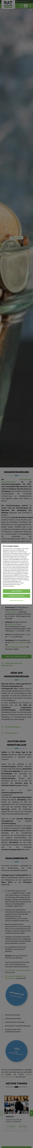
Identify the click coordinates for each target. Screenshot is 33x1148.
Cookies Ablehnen (16, 591)
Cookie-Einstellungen (16, 600)
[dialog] (16, 574)
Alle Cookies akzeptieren (16, 595)
